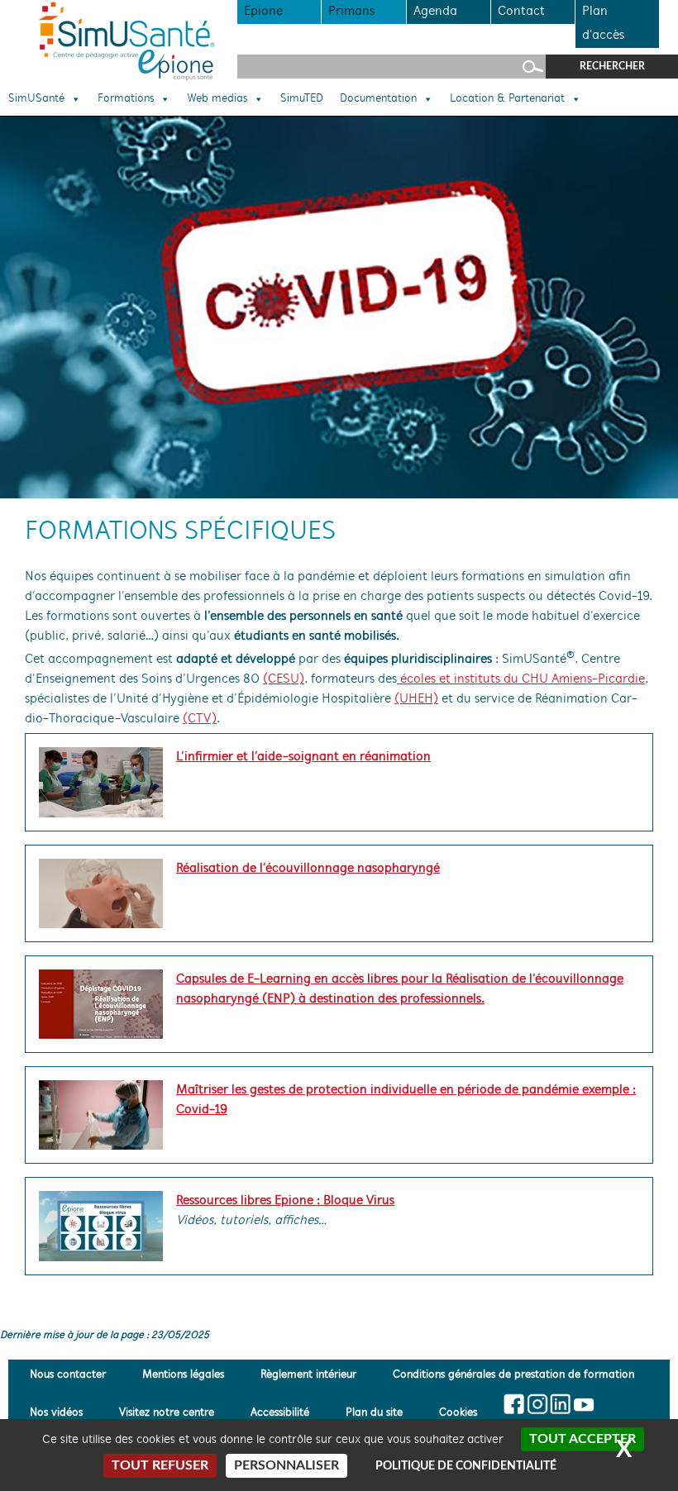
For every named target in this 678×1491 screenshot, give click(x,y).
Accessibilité (280, 1413)
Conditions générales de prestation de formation (513, 1375)
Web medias (217, 99)
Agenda (435, 11)
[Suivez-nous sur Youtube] (583, 1404)
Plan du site (374, 1413)
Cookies (458, 1413)
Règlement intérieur (308, 1375)
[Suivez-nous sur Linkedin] (560, 1404)
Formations (126, 99)
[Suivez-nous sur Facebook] (514, 1404)
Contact (521, 11)
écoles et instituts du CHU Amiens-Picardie (521, 679)
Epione (263, 11)
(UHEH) (416, 699)
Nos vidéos (56, 1413)
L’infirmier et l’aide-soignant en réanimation (303, 757)
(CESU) (283, 679)
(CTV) (200, 719)
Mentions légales (183, 1375)
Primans (351, 11)
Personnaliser (286, 1465)
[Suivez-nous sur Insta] (538, 1404)
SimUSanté (36, 99)
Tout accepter (582, 1439)
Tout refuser (160, 1465)
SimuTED (301, 99)
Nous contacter (68, 1375)
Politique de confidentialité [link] (465, 1466)
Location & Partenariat (507, 99)
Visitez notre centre (166, 1413)
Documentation (378, 99)
